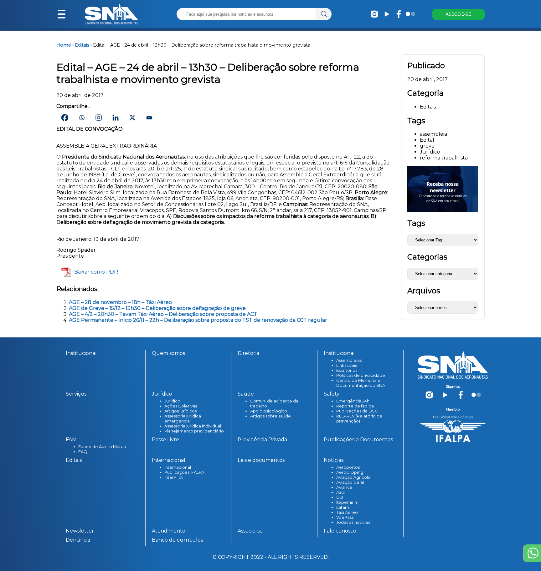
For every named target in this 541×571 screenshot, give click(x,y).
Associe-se (250, 531)
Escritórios (346, 370)
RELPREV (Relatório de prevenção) (359, 418)
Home (63, 45)
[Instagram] (98, 117)
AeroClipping (349, 472)
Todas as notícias (353, 522)
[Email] (149, 117)
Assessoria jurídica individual (192, 425)
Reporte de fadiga (355, 405)
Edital (427, 140)
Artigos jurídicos (180, 410)
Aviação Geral (350, 482)
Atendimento (168, 531)
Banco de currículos (177, 540)
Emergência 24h (352, 400)
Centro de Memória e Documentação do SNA (360, 383)
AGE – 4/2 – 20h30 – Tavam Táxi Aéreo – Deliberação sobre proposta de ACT (163, 314)
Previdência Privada (262, 439)
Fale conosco (340, 531)
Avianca (344, 487)
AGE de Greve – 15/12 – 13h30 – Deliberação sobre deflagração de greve (157, 308)
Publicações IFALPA (184, 472)
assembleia (433, 134)
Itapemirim (347, 502)
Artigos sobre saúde (270, 415)
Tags (416, 223)
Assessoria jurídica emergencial (182, 418)
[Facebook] (65, 117)
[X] (132, 117)
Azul (340, 492)
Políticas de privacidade (360, 375)
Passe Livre (165, 439)
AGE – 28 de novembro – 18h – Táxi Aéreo (120, 302)
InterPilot (173, 477)
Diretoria (248, 353)
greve (427, 146)
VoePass (344, 517)
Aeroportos (348, 467)
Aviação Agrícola (353, 477)
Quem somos (168, 353)
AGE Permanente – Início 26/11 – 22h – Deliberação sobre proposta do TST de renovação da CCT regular (198, 320)
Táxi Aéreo (347, 512)
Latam (342, 507)
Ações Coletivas (180, 405)
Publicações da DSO (357, 410)
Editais (82, 45)
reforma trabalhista (444, 158)
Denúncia (78, 540)
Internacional (177, 467)
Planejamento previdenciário (194, 430)
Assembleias (349, 360)
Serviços (76, 394)
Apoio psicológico (268, 410)
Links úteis (346, 365)
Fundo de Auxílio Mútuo (102, 446)
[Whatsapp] (82, 117)
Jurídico (430, 152)
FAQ (82, 451)
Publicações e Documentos (358, 439)
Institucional (81, 353)
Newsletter (80, 531)
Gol (339, 497)
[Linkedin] (115, 117)
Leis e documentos (261, 460)
